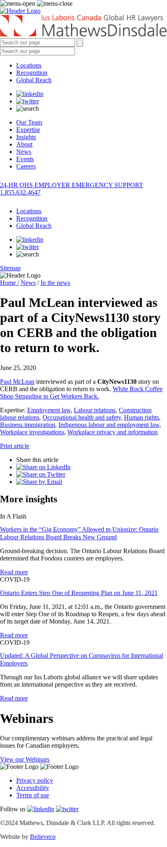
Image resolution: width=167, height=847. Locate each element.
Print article (14, 445)
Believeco (43, 836)
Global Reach (33, 80)
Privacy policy (34, 780)
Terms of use (32, 795)
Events (25, 158)
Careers (26, 166)
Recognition (31, 72)
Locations (28, 65)
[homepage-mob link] (20, 10)
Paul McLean (17, 381)
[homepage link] (83, 26)
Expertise (28, 129)
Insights (26, 137)
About (24, 144)
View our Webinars (24, 759)
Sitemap (10, 268)
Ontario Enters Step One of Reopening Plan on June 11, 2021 (79, 592)
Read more (14, 572)
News (23, 151)
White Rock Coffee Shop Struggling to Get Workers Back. (81, 392)
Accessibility (32, 787)
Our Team (29, 122)
